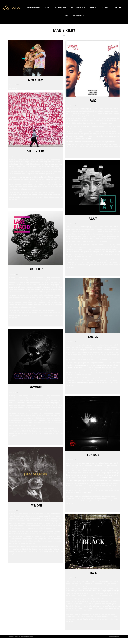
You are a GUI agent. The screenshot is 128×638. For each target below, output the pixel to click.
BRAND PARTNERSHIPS (78, 8)
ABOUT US (93, 8)
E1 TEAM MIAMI (117, 8)
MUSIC (47, 8)
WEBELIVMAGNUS (78, 16)
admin (17, 85)
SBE (66, 16)
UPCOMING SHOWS (60, 8)
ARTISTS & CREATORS (33, 8)
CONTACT (105, 8)
